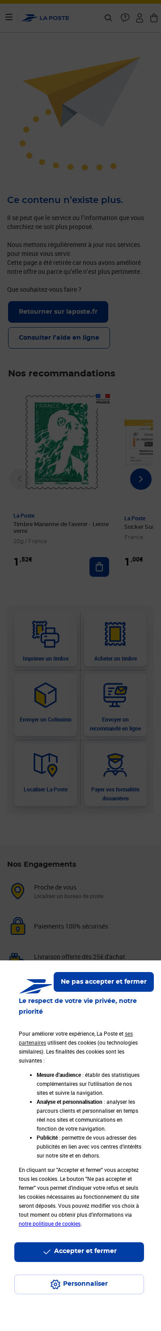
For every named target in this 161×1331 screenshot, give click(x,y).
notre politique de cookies (49, 1223)
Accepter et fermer (85, 1251)
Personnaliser (85, 1284)
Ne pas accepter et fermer (104, 982)
